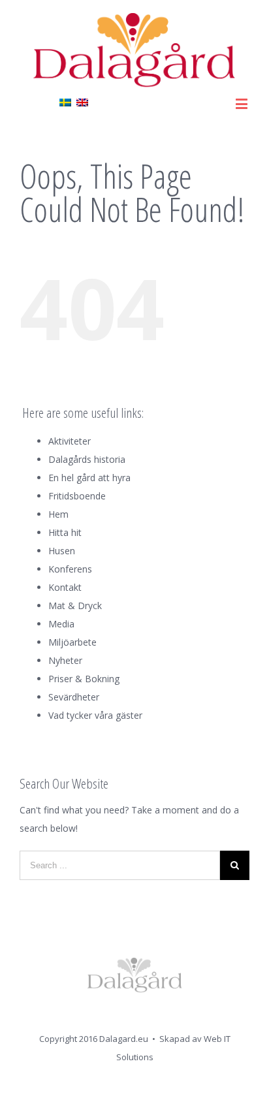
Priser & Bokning (83, 678)
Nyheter (65, 660)
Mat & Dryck (75, 605)
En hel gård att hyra (89, 477)
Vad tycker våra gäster (95, 715)
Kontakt (65, 587)
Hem (58, 514)
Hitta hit (65, 532)
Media (61, 624)
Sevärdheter (73, 697)
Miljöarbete (72, 642)
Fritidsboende (77, 496)
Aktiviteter (69, 441)
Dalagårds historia (86, 459)
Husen (61, 550)
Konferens (70, 569)
